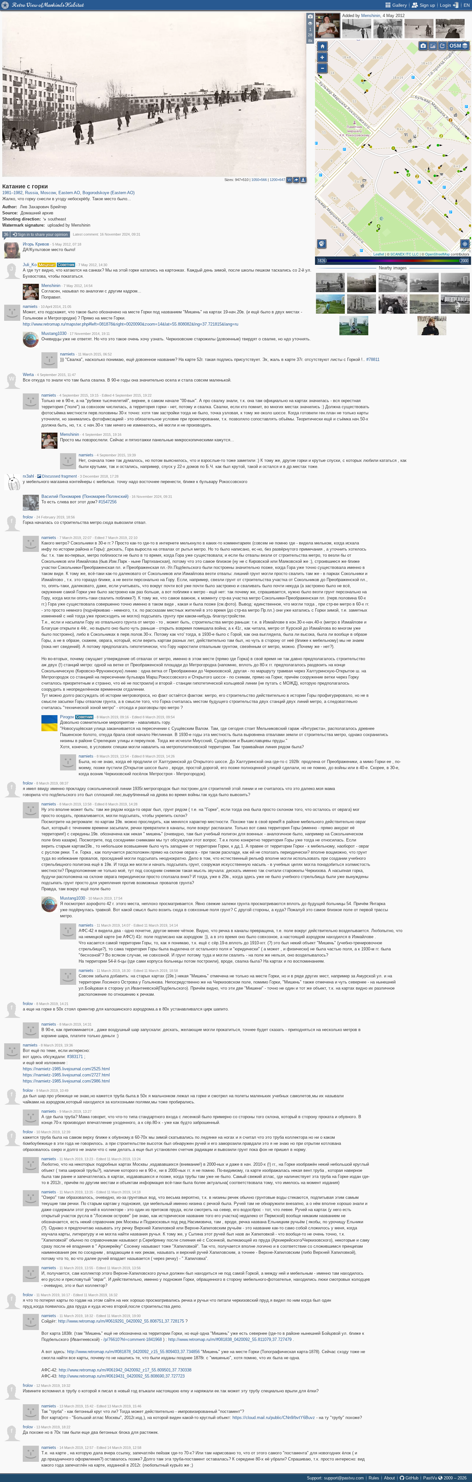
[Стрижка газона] (330, 282)
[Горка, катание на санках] (419, 28)
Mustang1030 (53, 333)
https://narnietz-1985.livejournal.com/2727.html (66, 1075)
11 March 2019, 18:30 (113, 971)
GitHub (411, 1478)
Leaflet (378, 253)
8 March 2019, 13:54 (113, 756)
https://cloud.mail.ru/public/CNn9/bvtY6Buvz (273, 1417)
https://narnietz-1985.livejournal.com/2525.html (66, 1068)
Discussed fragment (59, 476)
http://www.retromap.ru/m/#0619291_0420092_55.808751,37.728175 (121, 1321)
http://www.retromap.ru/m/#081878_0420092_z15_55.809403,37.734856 (133, 1351)
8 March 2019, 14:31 (75, 1024)
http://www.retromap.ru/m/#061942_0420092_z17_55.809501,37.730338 (125, 1370)
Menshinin (370, 15)
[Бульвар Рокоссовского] (361, 282)
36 (6, 234)
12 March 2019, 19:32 (53, 1386)
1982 (17, 192)
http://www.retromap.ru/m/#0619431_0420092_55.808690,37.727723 (122, 1376)
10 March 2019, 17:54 (105, 898)
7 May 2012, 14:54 (78, 286)
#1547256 (108, 501)
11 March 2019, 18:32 (76, 1316)
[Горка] (455, 282)
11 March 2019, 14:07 (113, 925)
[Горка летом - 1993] (424, 282)
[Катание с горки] (393, 148)
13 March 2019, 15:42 (76, 1406)
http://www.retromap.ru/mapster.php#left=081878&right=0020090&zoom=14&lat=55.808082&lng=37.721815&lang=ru (130, 324)
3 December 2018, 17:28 (99, 476)
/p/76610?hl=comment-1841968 (132, 1339)
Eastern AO (69, 192)
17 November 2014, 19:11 (90, 334)
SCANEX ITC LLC (404, 253)
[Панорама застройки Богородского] (424, 304)
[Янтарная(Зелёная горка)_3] (393, 282)
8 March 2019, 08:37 (52, 783)
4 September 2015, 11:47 (56, 375)
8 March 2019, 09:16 (113, 717)
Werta (28, 375)
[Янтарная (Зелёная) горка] (455, 304)
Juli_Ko (30, 265)
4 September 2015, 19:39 (116, 455)
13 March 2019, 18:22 (53, 1427)
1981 (6, 192)
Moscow (48, 192)
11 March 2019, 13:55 (76, 1268)
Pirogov (67, 717)
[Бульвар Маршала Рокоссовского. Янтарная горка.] (393, 304)
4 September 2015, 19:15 (79, 395)
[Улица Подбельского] (450, 28)
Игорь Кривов (36, 244)
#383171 (75, 1056)
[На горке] (431, 325)
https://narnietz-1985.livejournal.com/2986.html (66, 1081)
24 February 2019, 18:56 (55, 517)
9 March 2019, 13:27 (75, 1111)
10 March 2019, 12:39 (53, 1132)
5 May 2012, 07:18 (66, 244)
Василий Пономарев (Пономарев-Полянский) (84, 496)
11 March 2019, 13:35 (76, 1192)
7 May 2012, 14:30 (92, 265)
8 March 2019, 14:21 (52, 1004)
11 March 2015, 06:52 (95, 354)
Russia (31, 192)
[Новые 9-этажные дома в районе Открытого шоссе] (361, 304)
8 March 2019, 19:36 (57, 1045)
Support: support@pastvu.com (335, 1478)
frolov (28, 517)
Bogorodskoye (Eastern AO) (109, 192)
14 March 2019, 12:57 (76, 1448)
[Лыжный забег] (356, 28)
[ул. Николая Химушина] (387, 28)
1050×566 (259, 180)
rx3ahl (28, 476)
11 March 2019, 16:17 (53, 1295)
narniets (30, 306)
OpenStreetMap (437, 253)
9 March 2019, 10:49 (52, 1090)
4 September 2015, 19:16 (101, 434)
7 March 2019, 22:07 (75, 538)
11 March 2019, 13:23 (76, 1159)
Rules (374, 1478)
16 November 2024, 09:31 (152, 496)
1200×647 (277, 180)
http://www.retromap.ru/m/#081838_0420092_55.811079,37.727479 (230, 1339)
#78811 (373, 359)
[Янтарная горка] (330, 304)
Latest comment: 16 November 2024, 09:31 (106, 234)
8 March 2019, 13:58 (75, 804)
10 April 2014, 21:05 (56, 307)
